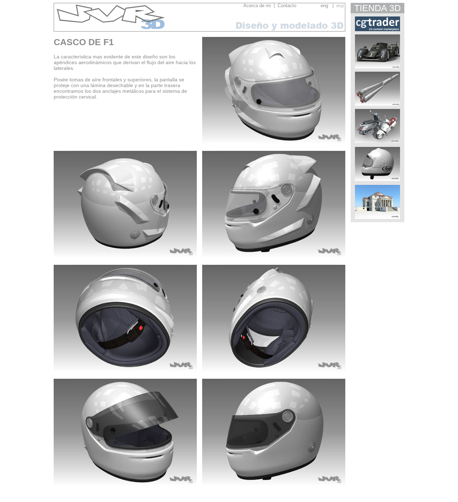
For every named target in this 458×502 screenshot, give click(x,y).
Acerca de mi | (259, 5)
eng (324, 5)
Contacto (297, 5)
